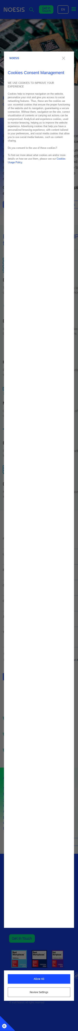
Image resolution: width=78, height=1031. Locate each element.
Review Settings (39, 992)
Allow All (39, 978)
